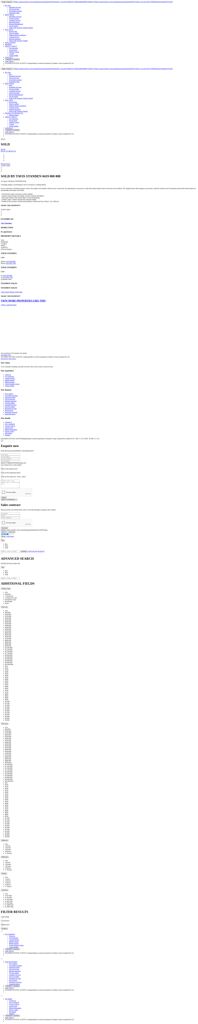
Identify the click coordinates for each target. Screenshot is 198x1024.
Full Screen (10, 536)
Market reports (14, 115)
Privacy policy (9, 431)
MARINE (8, 44)
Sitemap (7, 435)
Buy (6, 5)
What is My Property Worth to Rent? (21, 28)
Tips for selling (14, 33)
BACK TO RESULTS (8, 151)
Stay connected (10, 424)
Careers (11, 54)
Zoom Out (12, 532)
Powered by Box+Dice (8, 359)
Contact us (8, 422)
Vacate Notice (13, 26)
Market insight (9, 380)
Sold (6, 548)
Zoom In (4, 532)
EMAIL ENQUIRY (16, 292)
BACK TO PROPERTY (9, 499)
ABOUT (8, 46)
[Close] (1, 931)
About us (8, 375)
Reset (3, 536)
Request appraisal (15, 39)
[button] (4, 164)
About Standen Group (12, 384)
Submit (4, 497)
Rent (10, 85)
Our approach (13, 48)
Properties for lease (15, 17)
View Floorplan (6, 223)
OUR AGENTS (10, 42)
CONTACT (9, 57)
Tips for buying (14, 9)
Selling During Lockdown (17, 35)
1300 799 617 (9, 951)
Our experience (10, 934)
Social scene (13, 50)
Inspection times (14, 13)
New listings (9, 394)
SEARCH (24, 551)
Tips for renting (14, 18)
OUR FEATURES (11, 962)
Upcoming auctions (15, 11)
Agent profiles (13, 55)
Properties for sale (15, 7)
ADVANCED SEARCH (36, 551)
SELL (7, 29)
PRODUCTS (9, 113)
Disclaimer (8, 433)
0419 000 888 (10, 261)
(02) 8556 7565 (11, 263)
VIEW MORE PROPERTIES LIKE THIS (23, 300)
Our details (8, 999)
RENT (7, 15)
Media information (11, 429)
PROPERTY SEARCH (12, 59)
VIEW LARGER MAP (8, 305)
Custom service (14, 37)
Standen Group (14, 52)
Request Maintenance (16, 24)
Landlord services (15, 20)
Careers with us (10, 426)
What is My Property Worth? (18, 41)
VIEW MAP (5, 292)
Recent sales (13, 31)
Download (4, 528)
